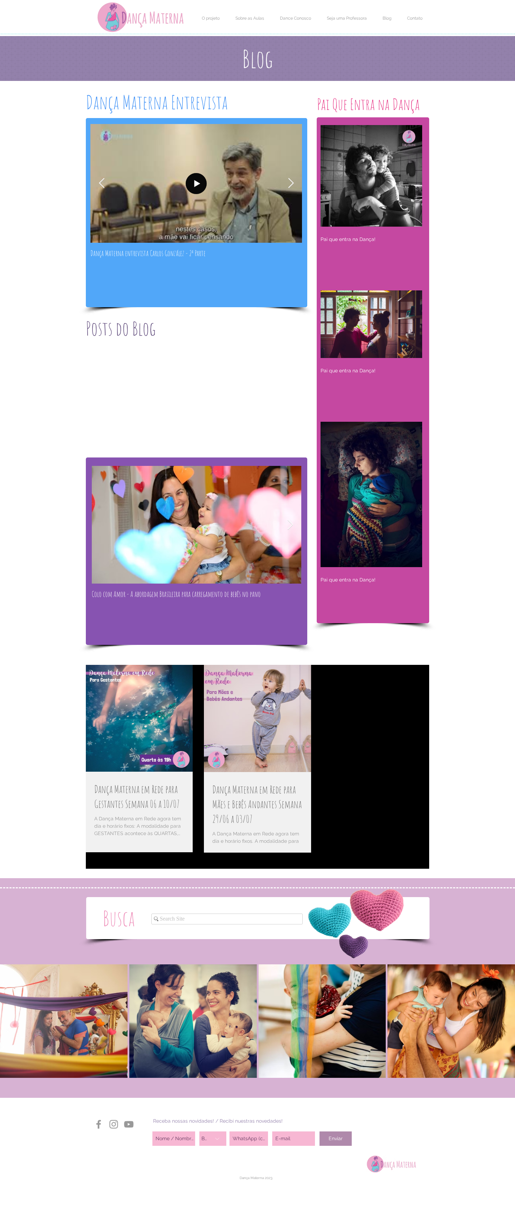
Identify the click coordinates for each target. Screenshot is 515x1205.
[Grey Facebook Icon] (98, 1124)
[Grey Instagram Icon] (113, 1124)
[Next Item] (291, 183)
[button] (210, 18)
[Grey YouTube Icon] (129, 1124)
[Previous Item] (101, 183)
